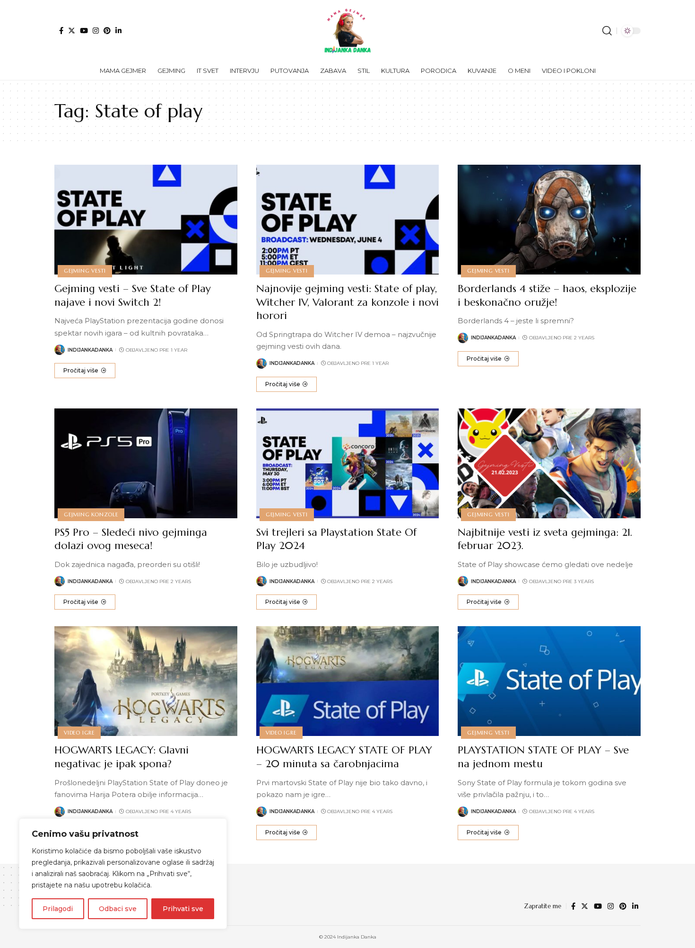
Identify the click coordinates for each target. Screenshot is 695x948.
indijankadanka (90, 350)
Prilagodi (58, 908)
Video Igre (79, 732)
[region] (123, 873)
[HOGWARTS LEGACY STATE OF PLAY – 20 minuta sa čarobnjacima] (347, 681)
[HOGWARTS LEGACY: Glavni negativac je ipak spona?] (145, 681)
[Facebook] (61, 30)
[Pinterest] (107, 30)
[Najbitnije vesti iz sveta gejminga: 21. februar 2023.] (549, 463)
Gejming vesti (85, 270)
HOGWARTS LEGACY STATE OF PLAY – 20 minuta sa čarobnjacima (344, 757)
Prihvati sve (183, 908)
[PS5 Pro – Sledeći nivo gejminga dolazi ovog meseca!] (145, 463)
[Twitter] (72, 30)
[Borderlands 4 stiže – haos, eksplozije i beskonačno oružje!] (549, 220)
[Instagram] (95, 30)
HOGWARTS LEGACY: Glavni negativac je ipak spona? (121, 757)
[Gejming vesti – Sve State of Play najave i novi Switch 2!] (145, 220)
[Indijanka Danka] (347, 30)
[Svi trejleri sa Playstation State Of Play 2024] (347, 463)
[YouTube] (84, 30)
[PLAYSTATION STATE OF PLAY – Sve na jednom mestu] (549, 681)
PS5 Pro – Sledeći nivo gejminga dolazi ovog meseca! (130, 539)
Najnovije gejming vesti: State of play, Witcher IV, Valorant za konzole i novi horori (347, 302)
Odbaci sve (118, 908)
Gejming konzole (91, 514)
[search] (607, 31)
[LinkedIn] (118, 30)
